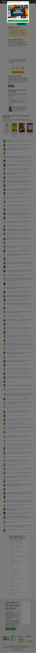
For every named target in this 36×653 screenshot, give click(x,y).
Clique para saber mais (18, 20)
